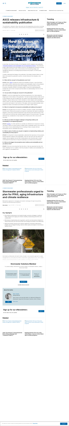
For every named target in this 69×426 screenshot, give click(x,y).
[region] (34, 424)
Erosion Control (22, 10)
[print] (43, 34)
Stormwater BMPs (43, 10)
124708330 (28, 230)
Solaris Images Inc (34, 230)
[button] (3, 3)
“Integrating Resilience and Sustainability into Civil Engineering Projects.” (19, 65)
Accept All (63, 423)
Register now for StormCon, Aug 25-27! (34, 7)
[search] (5, 3)
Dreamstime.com (40, 230)
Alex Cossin (5, 205)
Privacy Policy (35, 423)
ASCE (11, 82)
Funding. (9, 123)
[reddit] (25, 34)
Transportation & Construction (56, 10)
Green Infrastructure (33, 10)
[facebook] (19, 34)
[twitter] (23, 34)
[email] (27, 34)
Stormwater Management (11, 10)
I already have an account (23, 284)
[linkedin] (21, 34)
